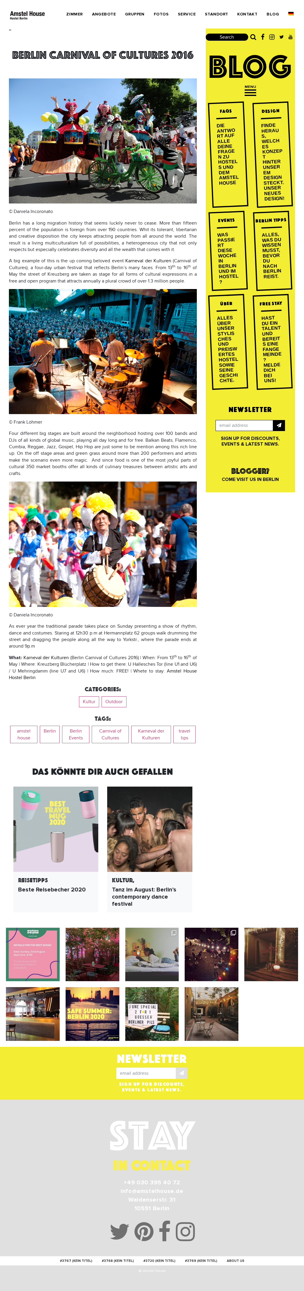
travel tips (184, 734)
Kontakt (247, 14)
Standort (216, 14)
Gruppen (135, 14)
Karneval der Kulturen (148, 260)
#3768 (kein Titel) (118, 1261)
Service (187, 14)
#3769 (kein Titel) (201, 1261)
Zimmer (74, 14)
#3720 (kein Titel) (159, 1261)
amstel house (24, 734)
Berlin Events (76, 734)
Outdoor (114, 701)
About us (235, 1261)
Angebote (104, 14)
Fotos (161, 14)
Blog (273, 14)
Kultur (89, 701)
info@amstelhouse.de (152, 1191)
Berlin (50, 731)
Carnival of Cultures (110, 734)
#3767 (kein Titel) (76, 1261)
